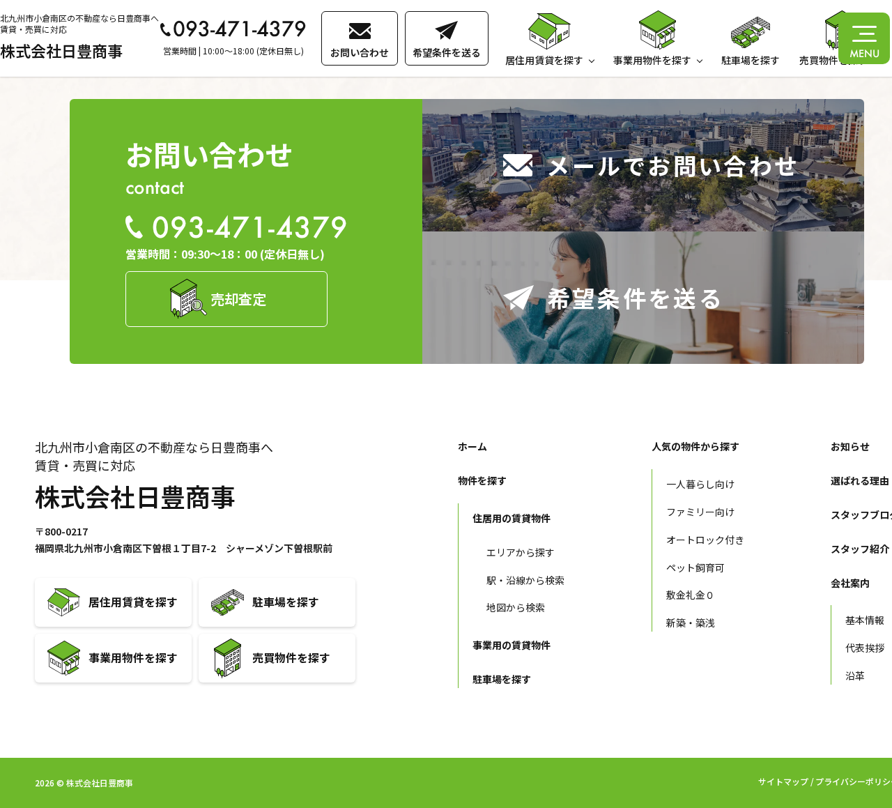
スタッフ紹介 (860, 549)
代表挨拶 (864, 648)
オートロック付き (705, 540)
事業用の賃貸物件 (511, 645)
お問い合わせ (359, 52)
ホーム (472, 446)
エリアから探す (520, 552)
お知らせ (850, 446)
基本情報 (864, 620)
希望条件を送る (447, 52)
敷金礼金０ (690, 595)
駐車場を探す (750, 59)
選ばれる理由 (860, 480)
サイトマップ (783, 781)
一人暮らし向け (700, 484)
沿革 (855, 676)
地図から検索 (515, 607)
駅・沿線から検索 (525, 580)
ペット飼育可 (695, 567)
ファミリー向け (700, 512)
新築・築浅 (690, 623)
